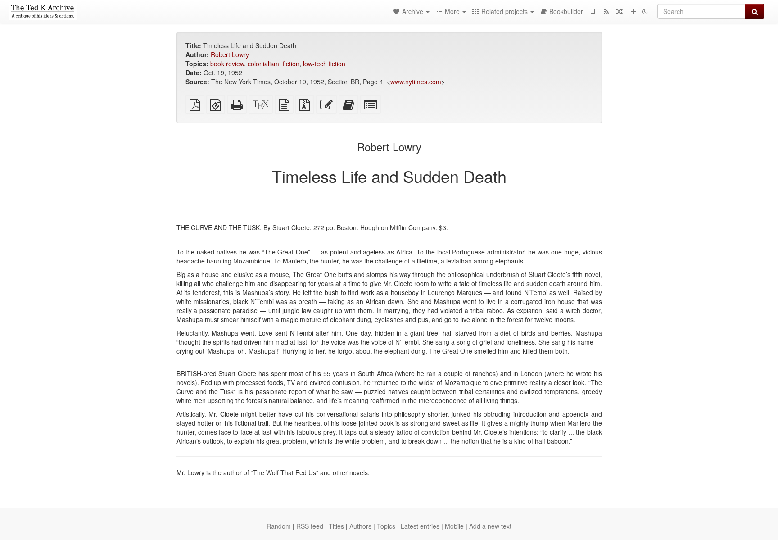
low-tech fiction (324, 63)
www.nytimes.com (415, 81)
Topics (386, 526)
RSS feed (309, 526)
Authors (360, 526)
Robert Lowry (230, 54)
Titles (336, 526)
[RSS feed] (606, 11)
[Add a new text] (633, 11)
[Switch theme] (645, 11)
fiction (291, 63)
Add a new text (490, 526)
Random (279, 526)
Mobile (454, 526)
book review (227, 63)
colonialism (263, 63)
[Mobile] (592, 11)
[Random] (619, 11)
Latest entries (420, 526)
